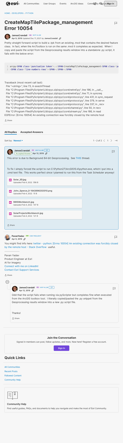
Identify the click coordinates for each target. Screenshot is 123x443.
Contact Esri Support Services (21, 269)
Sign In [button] (61, 348)
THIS (79, 158)
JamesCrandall (19, 35)
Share (8, 120)
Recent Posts (10, 371)
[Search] (101, 3)
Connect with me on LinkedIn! (21, 266)
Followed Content (12, 375)
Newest (17, 140)
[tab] (11, 132)
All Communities (12, 367)
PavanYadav (18, 236)
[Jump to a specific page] (116, 140)
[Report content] (115, 23)
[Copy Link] (60, 38)
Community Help (12, 379)
